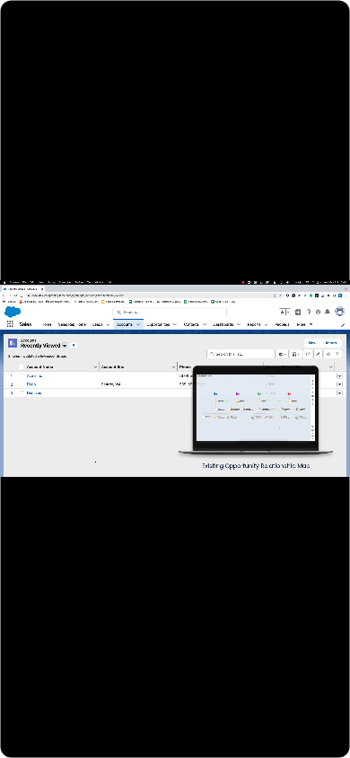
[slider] (174, 740)
